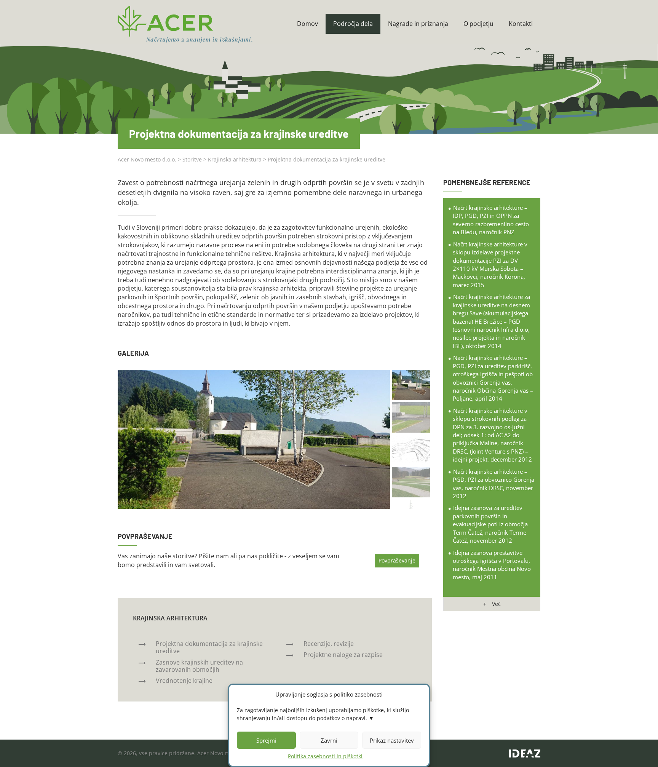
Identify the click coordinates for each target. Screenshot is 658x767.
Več (496, 603)
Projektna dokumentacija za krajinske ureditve (209, 647)
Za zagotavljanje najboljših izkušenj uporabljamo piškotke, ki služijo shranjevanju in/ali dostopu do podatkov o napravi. (323, 714)
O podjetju (478, 23)
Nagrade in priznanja (418, 23)
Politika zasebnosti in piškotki (325, 756)
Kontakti (521, 23)
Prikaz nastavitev (392, 740)
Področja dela (353, 23)
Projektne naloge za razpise (343, 654)
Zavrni (329, 740)
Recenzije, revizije (328, 643)
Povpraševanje (397, 560)
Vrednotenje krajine (184, 680)
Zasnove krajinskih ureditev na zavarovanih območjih (199, 666)
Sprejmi (266, 740)
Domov (307, 23)
